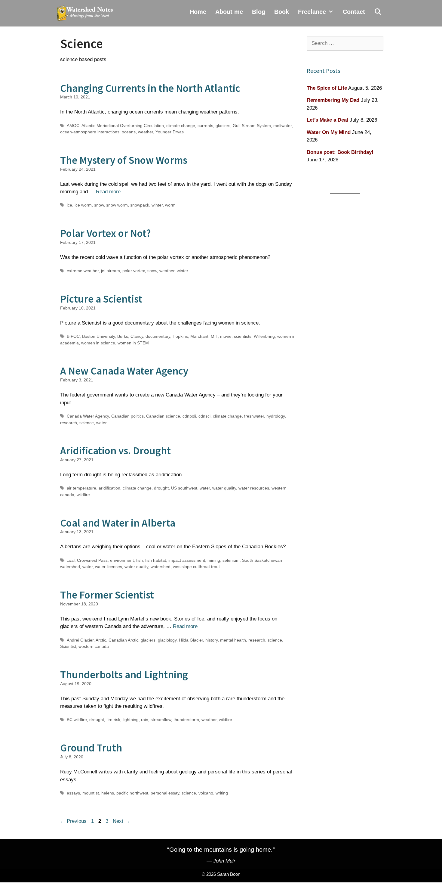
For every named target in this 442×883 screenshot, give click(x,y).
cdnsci (204, 416)
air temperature (81, 488)
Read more (108, 191)
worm (170, 205)
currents (205, 125)
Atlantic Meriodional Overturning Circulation (122, 125)
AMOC (73, 125)
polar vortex (133, 270)
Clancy (136, 336)
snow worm (117, 205)
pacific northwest (132, 793)
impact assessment (186, 560)
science (86, 422)
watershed (160, 566)
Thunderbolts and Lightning (124, 674)
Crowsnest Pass (92, 560)
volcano (205, 793)
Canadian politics (127, 416)
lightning (131, 719)
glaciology (167, 640)
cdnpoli (189, 416)
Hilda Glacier (191, 640)
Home (198, 11)
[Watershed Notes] (86, 13)
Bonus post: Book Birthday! (340, 152)
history (211, 640)
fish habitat (155, 560)
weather (145, 131)
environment (122, 560)
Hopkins (180, 336)
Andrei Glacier (80, 640)
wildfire (83, 494)
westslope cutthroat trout (196, 566)
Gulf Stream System (252, 125)
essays (73, 793)
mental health (233, 640)
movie (226, 336)
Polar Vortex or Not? (105, 233)
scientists (242, 336)
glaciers (223, 125)
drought (161, 488)
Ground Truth (91, 747)
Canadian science (163, 416)
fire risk (113, 719)
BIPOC (73, 336)
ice (69, 205)
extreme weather (83, 270)
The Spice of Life (327, 88)
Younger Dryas (169, 131)
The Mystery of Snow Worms (123, 160)
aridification (109, 488)
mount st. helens (98, 793)
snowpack (139, 205)
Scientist (68, 646)
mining (213, 560)
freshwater (254, 416)
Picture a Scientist (101, 299)
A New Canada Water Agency (124, 371)
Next (121, 821)
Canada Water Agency (88, 416)
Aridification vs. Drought (115, 450)
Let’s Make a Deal (327, 120)
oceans (129, 131)
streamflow (161, 719)
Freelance (312, 11)
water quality (224, 488)
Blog (258, 11)
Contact (354, 11)
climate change (180, 125)
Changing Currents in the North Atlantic (150, 88)
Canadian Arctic (123, 640)
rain (144, 719)
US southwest (184, 488)
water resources (253, 488)
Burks (122, 336)
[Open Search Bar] (378, 11)
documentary (158, 336)
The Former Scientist (107, 595)
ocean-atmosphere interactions (89, 131)
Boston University (98, 336)
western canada (93, 646)
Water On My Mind (329, 132)
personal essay (165, 793)
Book (281, 11)
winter (157, 205)
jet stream (110, 270)
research (68, 422)
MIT (214, 336)
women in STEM (133, 342)
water (101, 422)
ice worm (83, 205)
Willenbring (264, 336)
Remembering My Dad (333, 100)
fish (139, 560)
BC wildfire (77, 719)
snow (99, 205)
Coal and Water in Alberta (117, 523)
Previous (73, 821)
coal (71, 560)
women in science (98, 342)
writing (222, 793)
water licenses (108, 566)
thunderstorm (186, 719)
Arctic (101, 640)
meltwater (282, 125)
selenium (231, 560)
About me (229, 11)
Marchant (199, 336)
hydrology (275, 416)
